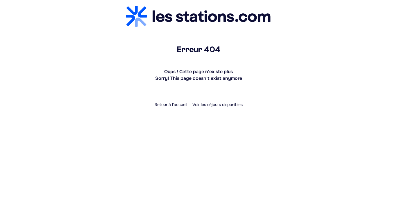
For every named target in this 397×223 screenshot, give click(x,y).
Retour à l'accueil (171, 104)
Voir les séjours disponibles (217, 104)
